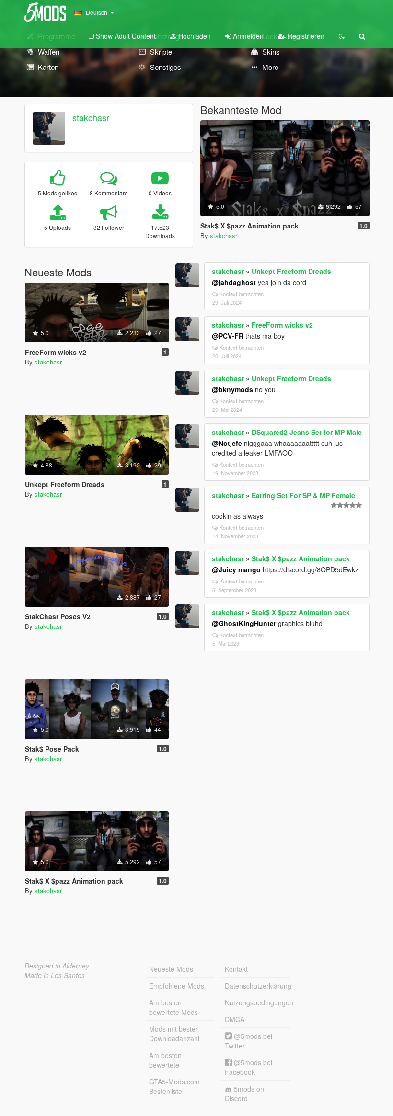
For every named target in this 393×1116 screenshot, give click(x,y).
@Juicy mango (236, 569)
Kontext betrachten (242, 293)
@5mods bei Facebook (248, 1067)
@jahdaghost (234, 282)
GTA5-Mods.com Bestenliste (174, 1086)
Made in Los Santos (54, 975)
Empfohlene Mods (176, 986)
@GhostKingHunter (244, 623)
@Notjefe (227, 443)
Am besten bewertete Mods (173, 1007)
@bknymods (232, 389)
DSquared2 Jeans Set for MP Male (307, 432)
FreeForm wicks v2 (282, 325)
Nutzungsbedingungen (257, 1002)
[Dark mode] (342, 36)
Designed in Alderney (56, 965)
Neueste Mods (171, 969)
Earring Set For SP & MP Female (303, 495)
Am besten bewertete (165, 1060)
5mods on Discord (244, 1093)
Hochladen (193, 36)
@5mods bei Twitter (248, 1040)
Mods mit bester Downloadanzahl (174, 1033)
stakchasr (90, 117)
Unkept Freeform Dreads (291, 271)
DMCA (234, 1019)
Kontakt (236, 969)
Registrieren (305, 36)
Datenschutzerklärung (257, 986)
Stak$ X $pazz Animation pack (301, 558)
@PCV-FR (227, 336)
